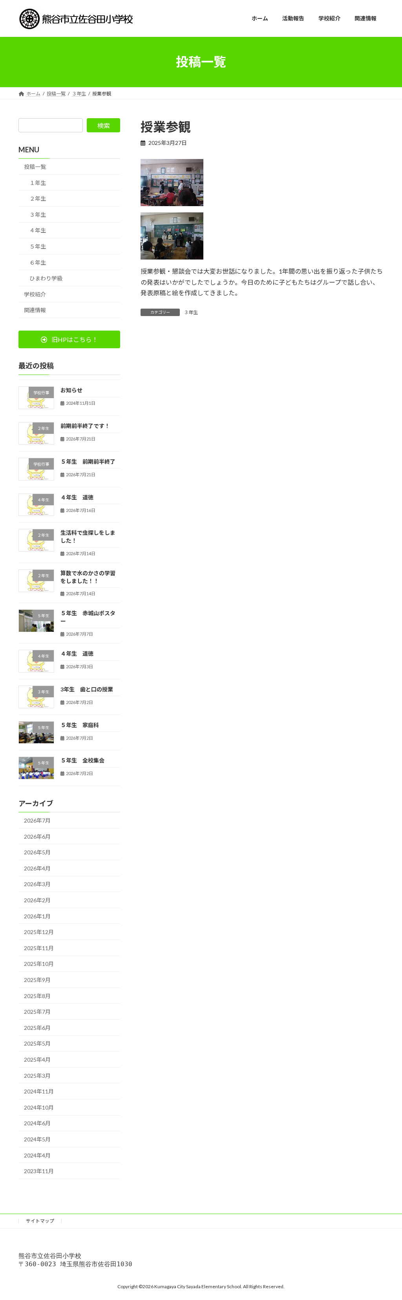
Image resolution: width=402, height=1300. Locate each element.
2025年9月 (37, 979)
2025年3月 (37, 1075)
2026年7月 (37, 820)
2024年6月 (37, 1123)
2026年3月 (37, 884)
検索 (103, 125)
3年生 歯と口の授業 (86, 689)
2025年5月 (37, 1043)
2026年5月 (37, 852)
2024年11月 (39, 1091)
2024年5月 (37, 1139)
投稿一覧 (35, 166)
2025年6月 (37, 1027)
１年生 (37, 182)
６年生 (37, 262)
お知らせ (71, 390)
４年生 (37, 230)
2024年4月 (37, 1155)
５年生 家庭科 (79, 724)
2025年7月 (37, 1011)
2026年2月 (37, 900)
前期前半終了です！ (85, 425)
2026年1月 (37, 915)
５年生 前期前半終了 (87, 461)
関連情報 (35, 310)
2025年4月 (37, 1059)
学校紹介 (35, 294)
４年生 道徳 (76, 497)
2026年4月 (37, 868)
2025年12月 (39, 932)
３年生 (191, 312)
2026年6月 (37, 836)
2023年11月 (39, 1171)
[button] (69, 339)
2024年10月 (39, 1107)
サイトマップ (40, 1221)
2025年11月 (39, 947)
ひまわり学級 (45, 278)
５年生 (37, 246)
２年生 (37, 198)
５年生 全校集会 (82, 760)
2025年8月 (37, 995)
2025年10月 (39, 963)
